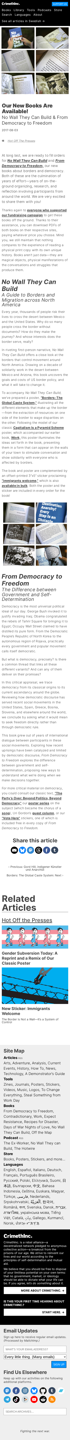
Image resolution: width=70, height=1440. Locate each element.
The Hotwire (24, 1148)
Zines (8, 1084)
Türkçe (9, 1196)
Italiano (39, 1170)
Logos (34, 1090)
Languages (23, 14)
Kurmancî (55, 1218)
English (10, 1170)
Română (10, 1207)
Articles (10, 1058)
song (6, 813)
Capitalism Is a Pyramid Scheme (38, 427)
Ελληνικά (40, 1180)
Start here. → (53, 1312)
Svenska (34, 1207)
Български (22, 1186)
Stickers (52, 1084)
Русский (11, 1180)
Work (38, 1116)
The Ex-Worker (16, 1143)
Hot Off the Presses (21, 141)
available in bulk (14, 485)
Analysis (39, 1063)
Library (19, 10)
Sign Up (58, 1364)
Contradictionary (18, 1116)
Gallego (39, 1218)
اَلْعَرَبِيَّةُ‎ (36, 1202)
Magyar (57, 1191)
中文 (36, 1186)
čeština (28, 1191)
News (50, 1068)
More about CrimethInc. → (42, 1290)
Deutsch (54, 1170)
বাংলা (22, 1207)
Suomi (55, 1180)
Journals (22, 1084)
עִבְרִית (60, 1207)
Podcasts (44, 10)
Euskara (42, 1191)
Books (6, 10)
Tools (31, 10)
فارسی (22, 1196)
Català (17, 1218)
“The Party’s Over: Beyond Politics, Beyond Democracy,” (32, 798)
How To (37, 1068)
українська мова (34, 1212)
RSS (20, 1058)
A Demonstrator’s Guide (45, 1074)
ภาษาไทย (11, 1212)
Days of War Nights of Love (27, 1127)
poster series (38, 803)
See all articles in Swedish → (23, 21)
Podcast (11, 1138)
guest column (43, 813)
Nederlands (39, 1196)
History (23, 1068)
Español (24, 1170)
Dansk (48, 1207)
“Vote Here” (11, 818)
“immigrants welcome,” (20, 480)
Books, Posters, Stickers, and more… (34, 1159)
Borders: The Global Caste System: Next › (35, 875)
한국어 (48, 1202)
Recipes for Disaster (41, 1122)
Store (58, 10)
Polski (25, 1180)
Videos (9, 1090)
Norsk (8, 1223)
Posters (37, 1084)
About (37, 14)
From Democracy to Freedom (28, 1111)
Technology (13, 1074)
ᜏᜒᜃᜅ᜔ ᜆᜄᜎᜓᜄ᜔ (27, 1223)
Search (7, 14)
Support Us (60, 4)
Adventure (21, 1063)
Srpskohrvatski (16, 1202)
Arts (7, 1063)
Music (22, 1090)
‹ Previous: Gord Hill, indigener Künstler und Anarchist (35, 868)
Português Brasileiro (37, 1175)
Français (11, 1175)
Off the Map (42, 1132)
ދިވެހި (28, 1218)
